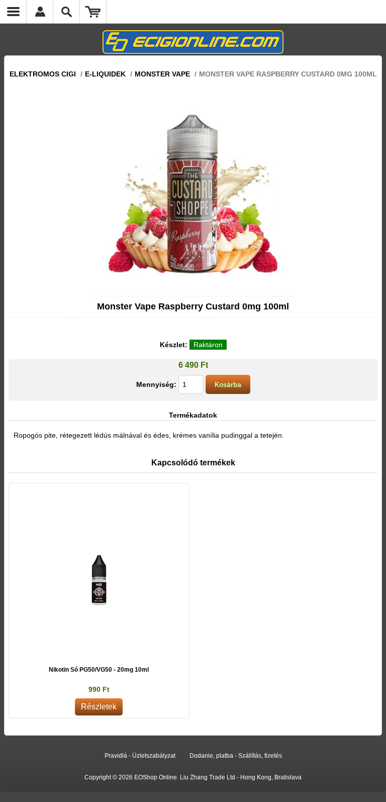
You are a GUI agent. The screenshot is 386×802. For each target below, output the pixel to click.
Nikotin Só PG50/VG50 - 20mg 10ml (99, 669)
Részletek (99, 706)
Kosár (93, 11)
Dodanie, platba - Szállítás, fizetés (235, 755)
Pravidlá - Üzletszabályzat (140, 755)
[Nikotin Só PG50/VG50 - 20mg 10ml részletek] (99, 573)
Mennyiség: (156, 384)
